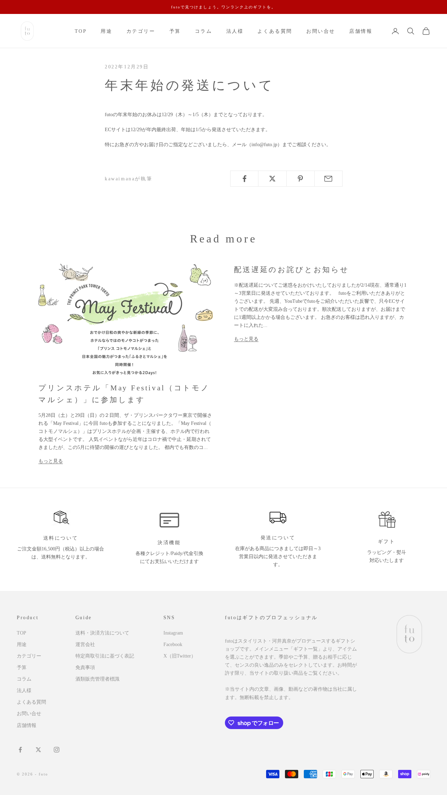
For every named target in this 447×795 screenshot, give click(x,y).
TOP (81, 31)
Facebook (172, 644)
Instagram (173, 633)
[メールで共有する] (328, 178)
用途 (106, 31)
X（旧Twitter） (179, 656)
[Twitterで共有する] (272, 178)
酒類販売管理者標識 (97, 679)
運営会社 (85, 644)
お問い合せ (320, 31)
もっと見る (50, 461)
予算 (175, 31)
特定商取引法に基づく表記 (104, 656)
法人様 (235, 31)
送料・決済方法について (102, 633)
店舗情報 (360, 31)
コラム (203, 31)
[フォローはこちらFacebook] (20, 749)
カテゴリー (140, 31)
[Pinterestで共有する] (300, 178)
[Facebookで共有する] (244, 178)
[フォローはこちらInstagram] (56, 749)
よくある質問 (274, 31)
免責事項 (85, 667)
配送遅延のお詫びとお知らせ (291, 269)
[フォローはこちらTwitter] (38, 749)
